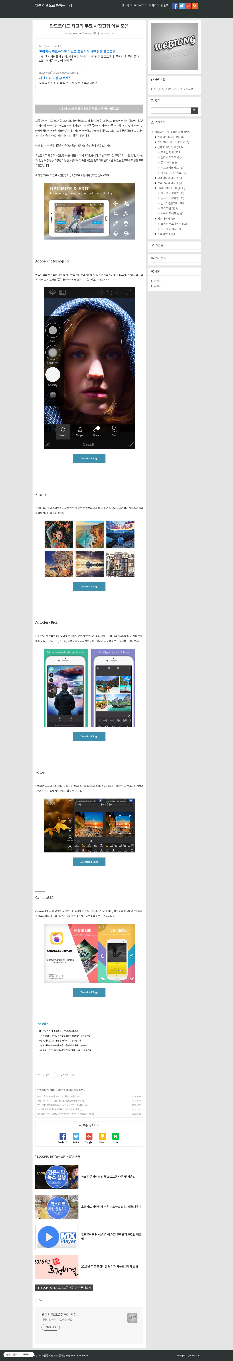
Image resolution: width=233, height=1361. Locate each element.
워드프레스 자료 (172, 167)
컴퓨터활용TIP (172, 203)
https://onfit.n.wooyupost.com (57, 72)
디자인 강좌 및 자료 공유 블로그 (58, 1319)
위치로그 (154, 5)
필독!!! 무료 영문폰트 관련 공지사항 (173, 89)
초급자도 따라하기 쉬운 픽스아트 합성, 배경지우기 (59, 1101)
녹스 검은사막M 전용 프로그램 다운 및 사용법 (56, 1096)
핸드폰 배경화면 (172, 193)
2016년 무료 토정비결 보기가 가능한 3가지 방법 (58, 1109)
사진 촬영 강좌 (170, 229)
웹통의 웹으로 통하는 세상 (53, 6)
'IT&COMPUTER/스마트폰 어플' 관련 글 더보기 (64, 1287)
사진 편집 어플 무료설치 (55, 78)
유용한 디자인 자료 (174, 172)
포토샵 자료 (170, 152)
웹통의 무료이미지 (173, 223)
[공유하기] (47, 1075)
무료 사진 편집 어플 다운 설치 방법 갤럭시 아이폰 (68, 83)
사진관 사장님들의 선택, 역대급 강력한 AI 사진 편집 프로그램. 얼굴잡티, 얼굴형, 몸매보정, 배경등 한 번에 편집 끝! (89, 58)
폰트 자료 (168, 162)
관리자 (157, 281)
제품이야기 (166, 234)
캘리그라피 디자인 (169, 183)
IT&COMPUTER (46, 1090)
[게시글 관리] (52, 1075)
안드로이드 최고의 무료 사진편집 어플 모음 (89, 26)
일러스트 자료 (171, 157)
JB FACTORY (195, 1355)
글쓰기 (157, 286)
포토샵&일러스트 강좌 (173, 142)
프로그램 (169, 208)
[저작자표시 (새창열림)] (73, 1075)
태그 (129, 5)
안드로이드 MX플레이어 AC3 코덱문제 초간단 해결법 (60, 1105)
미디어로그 (140, 5)
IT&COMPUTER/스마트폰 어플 (82, 33)
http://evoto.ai (47, 46)
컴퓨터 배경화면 (172, 198)
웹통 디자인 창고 (170, 147)
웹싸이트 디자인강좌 (170, 137)
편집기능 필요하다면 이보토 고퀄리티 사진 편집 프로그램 (77, 52)
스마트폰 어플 (62, 1090)
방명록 (165, 5)
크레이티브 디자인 (170, 178)
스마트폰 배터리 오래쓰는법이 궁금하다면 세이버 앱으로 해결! (64, 1114)
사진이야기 (166, 218)
